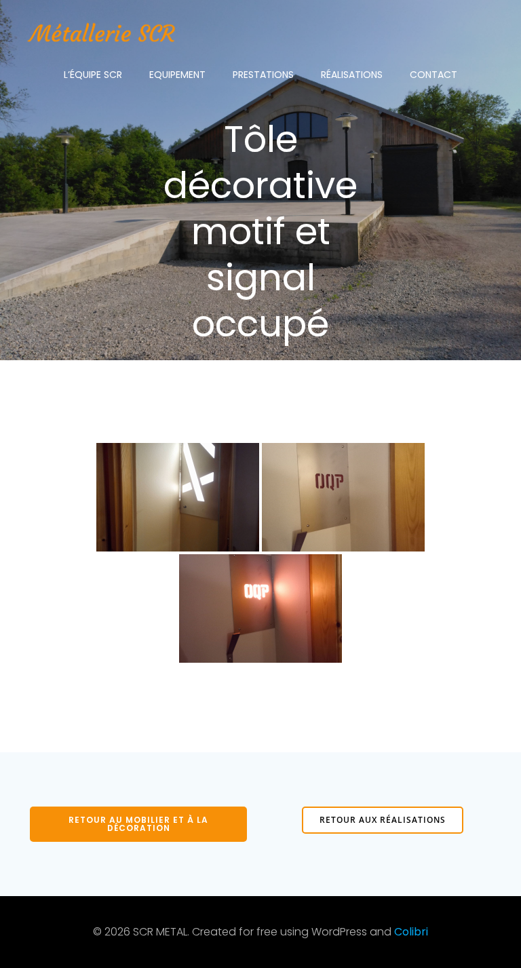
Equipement (177, 74)
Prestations (263, 74)
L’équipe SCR (93, 74)
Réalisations (352, 74)
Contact (433, 74)
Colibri (411, 932)
